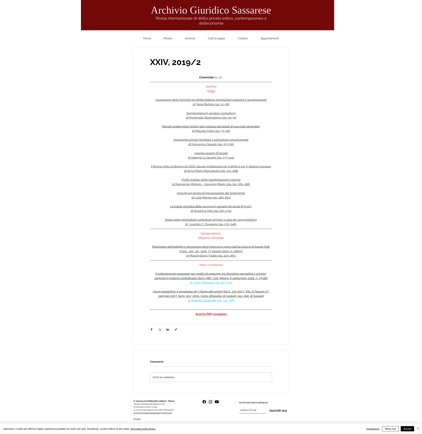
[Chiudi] (418, 428)
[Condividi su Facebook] (151, 329)
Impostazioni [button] (372, 428)
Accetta (407, 428)
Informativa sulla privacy (143, 428)
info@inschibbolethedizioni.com (149, 404)
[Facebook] (204, 401)
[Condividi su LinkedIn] (167, 329)
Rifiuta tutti (390, 428)
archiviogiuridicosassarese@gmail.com (153, 413)
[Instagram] (210, 401)
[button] (242, 38)
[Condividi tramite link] (175, 329)
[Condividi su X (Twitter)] (159, 329)
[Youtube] (216, 401)
